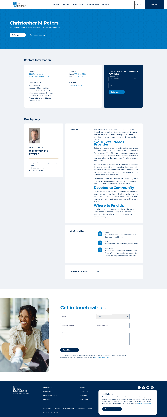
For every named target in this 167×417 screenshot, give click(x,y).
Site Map (89, 408)
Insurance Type (114, 76)
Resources (65, 4)
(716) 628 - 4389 (80, 74)
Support (83, 387)
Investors (83, 395)
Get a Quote (47, 387)
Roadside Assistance (50, 395)
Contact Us (84, 391)
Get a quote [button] (16, 35)
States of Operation (68, 408)
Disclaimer (57, 408)
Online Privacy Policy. (144, 403)
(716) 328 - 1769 (78, 77)
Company (105, 4)
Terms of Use (81, 408)
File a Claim (47, 391)
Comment (65, 332)
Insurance (55, 4)
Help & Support (78, 4)
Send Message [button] (69, 350)
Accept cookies (111, 409)
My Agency (154, 4)
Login (139, 4)
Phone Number (68, 326)
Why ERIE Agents (92, 4)
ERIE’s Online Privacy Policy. (101, 357)
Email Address (102, 326)
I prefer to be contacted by (104, 314)
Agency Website (75, 85)
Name (64, 316)
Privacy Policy (47, 408)
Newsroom (84, 399)
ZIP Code (113, 85)
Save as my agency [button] (37, 35)
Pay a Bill (46, 399)
